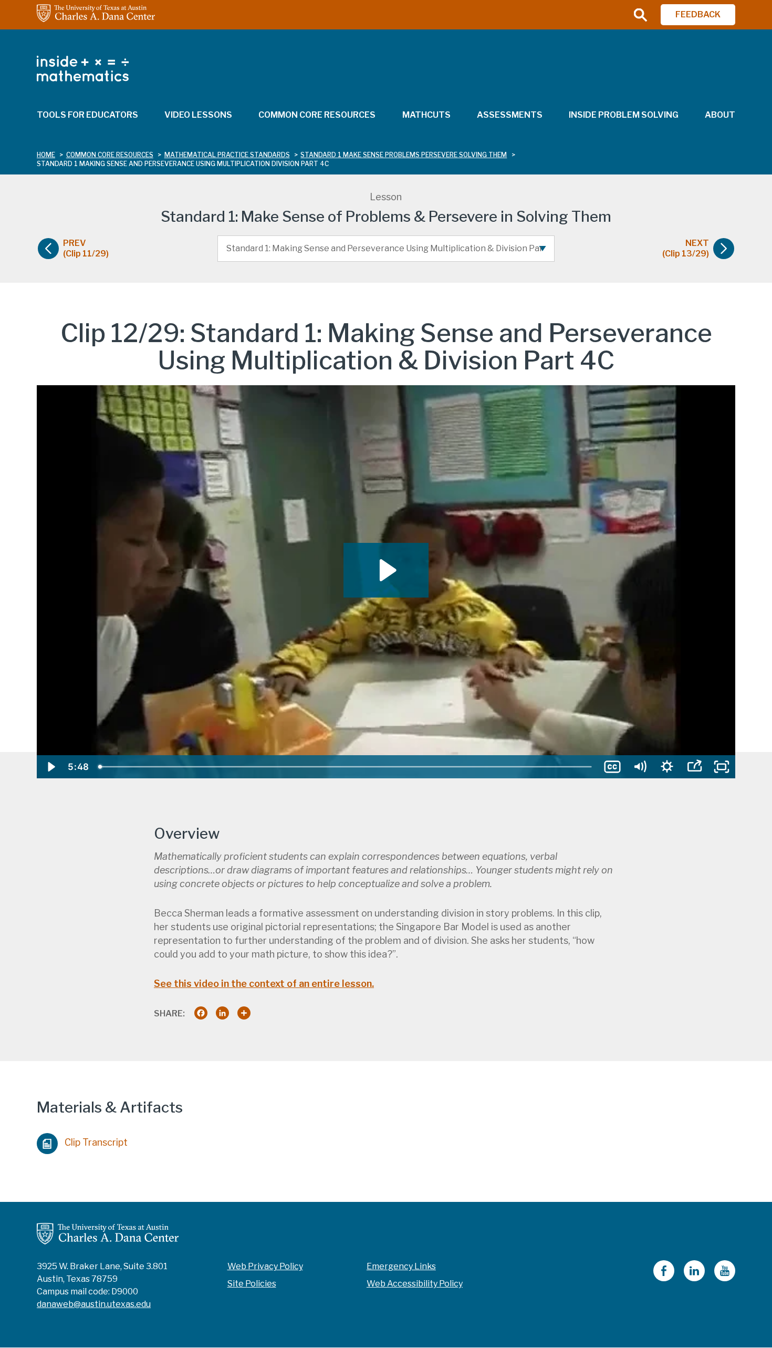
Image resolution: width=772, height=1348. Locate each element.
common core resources (109, 155)
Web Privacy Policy (265, 1266)
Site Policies (251, 1284)
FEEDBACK (698, 14)
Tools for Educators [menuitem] (87, 115)
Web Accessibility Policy (415, 1284)
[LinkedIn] (694, 1278)
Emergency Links (401, 1266)
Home (46, 155)
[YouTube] (724, 1278)
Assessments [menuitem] (510, 115)
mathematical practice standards (227, 155)
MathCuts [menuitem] (426, 115)
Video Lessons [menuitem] (198, 115)
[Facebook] (663, 1278)
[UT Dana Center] (108, 1233)
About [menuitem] (720, 115)
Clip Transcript (96, 1142)
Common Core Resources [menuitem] (316, 115)
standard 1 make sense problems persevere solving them (403, 155)
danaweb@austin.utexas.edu (94, 1304)
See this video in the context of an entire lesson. (264, 983)
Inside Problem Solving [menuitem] (624, 115)
